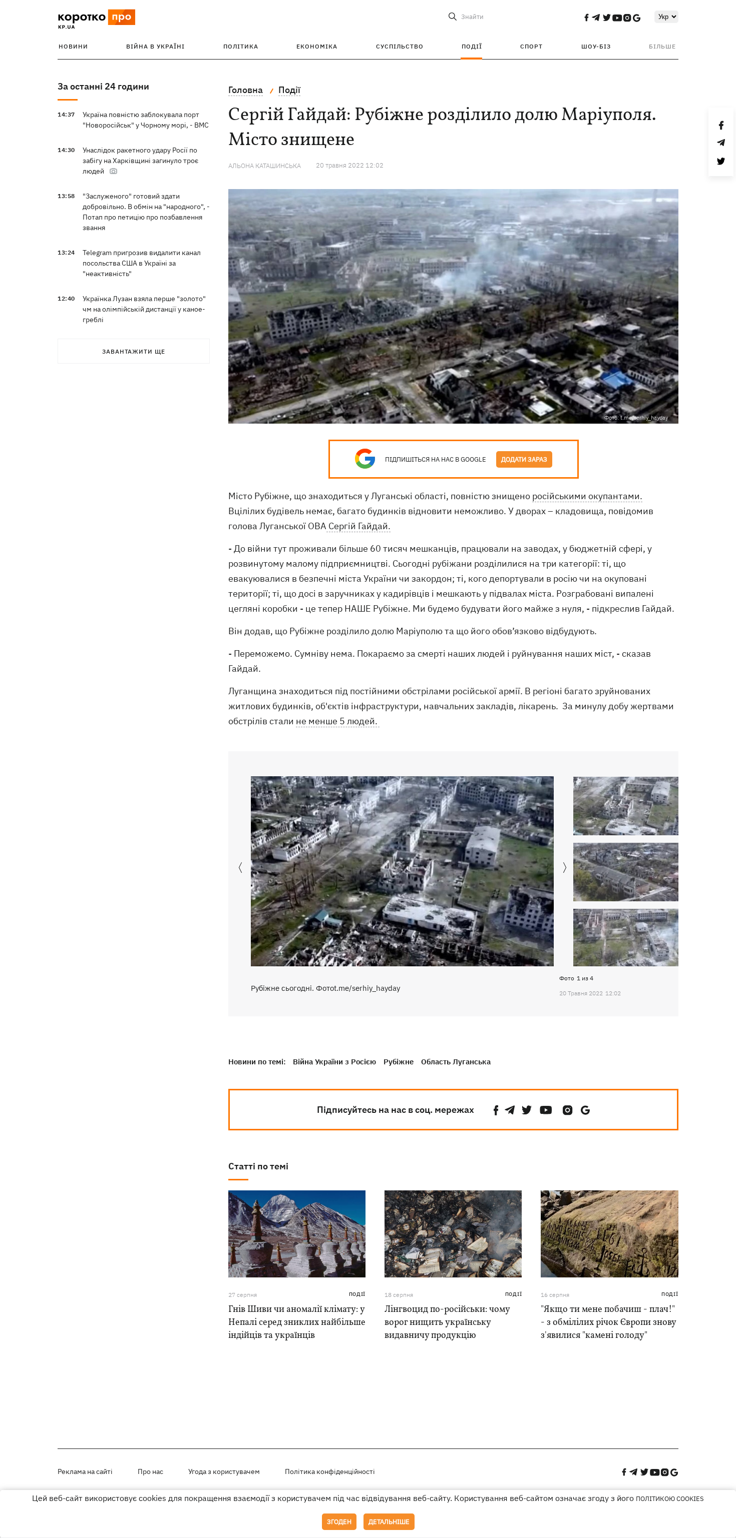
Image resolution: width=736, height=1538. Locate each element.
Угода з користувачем (224, 1471)
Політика (240, 46)
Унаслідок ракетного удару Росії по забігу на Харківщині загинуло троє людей (140, 161)
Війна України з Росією (334, 1061)
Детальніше (389, 1521)
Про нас (150, 1471)
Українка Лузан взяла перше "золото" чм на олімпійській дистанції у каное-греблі (144, 309)
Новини (73, 46)
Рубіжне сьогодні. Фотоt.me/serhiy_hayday (325, 988)
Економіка (316, 46)
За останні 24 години (103, 86)
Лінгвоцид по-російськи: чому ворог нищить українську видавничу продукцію (447, 1322)
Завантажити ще (133, 351)
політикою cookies (670, 1498)
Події (472, 46)
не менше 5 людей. (338, 721)
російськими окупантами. (587, 496)
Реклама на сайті (85, 1471)
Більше (662, 46)
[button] (565, 868)
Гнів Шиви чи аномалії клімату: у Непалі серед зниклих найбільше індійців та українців (296, 1322)
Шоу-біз (596, 46)
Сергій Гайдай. (358, 526)
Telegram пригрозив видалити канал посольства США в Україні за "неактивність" (142, 263)
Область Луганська (456, 1061)
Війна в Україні (155, 46)
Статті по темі (258, 1166)
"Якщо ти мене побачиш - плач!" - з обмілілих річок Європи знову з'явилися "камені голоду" (608, 1322)
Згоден (339, 1521)
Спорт (531, 46)
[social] (586, 18)
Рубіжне (399, 1061)
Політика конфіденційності (330, 1471)
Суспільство (400, 46)
